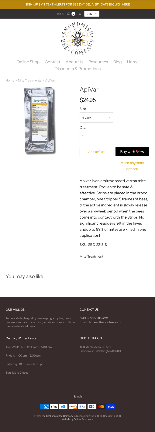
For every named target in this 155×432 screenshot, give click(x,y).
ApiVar (50, 80)
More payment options (132, 166)
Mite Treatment (91, 256)
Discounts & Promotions (78, 68)
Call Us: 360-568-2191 (94, 318)
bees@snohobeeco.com (107, 322)
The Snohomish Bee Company (57, 415)
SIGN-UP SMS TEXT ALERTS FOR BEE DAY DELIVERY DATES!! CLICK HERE (77, 4)
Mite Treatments (29, 80)
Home (133, 61)
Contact (52, 61)
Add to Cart (96, 152)
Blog (117, 61)
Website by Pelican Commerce (77, 419)
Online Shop (28, 61)
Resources (98, 61)
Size (83, 109)
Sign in (60, 14)
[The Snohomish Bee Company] (77, 39)
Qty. (83, 127)
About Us (74, 61)
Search (77, 396)
